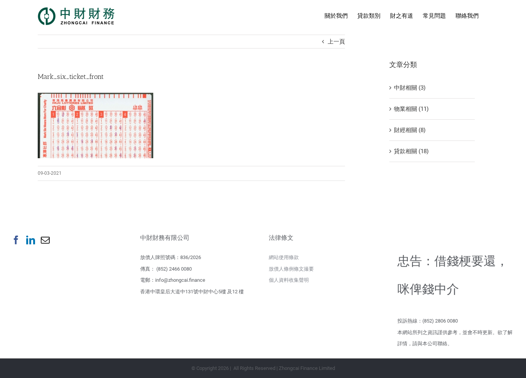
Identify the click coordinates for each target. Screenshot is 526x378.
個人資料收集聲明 (289, 280)
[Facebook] (16, 240)
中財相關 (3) (409, 87)
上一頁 (336, 41)
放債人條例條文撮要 (291, 269)
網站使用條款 (284, 257)
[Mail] (45, 240)
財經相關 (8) (409, 130)
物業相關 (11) (411, 108)
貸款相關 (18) (411, 151)
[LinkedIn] (30, 240)
